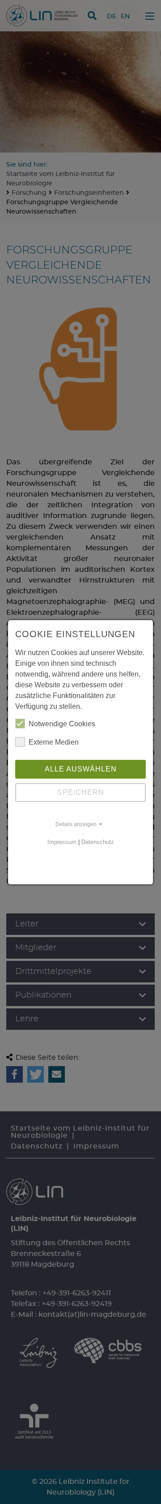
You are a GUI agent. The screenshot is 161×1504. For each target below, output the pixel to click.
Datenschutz (97, 842)
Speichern (80, 792)
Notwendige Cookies (62, 724)
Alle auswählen (81, 769)
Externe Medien (54, 742)
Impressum (61, 842)
